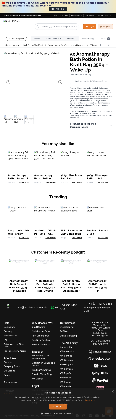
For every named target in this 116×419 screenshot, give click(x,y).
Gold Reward (89, 15)
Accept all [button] (58, 406)
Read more (90, 400)
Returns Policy (10, 336)
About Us (8, 362)
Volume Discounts (104, 15)
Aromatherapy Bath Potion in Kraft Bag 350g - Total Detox (19, 285)
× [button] (112, 391)
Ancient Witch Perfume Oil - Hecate (45, 234)
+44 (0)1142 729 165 (99, 303)
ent (64, 331)
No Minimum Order (61, 15)
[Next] (108, 45)
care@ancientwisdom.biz (31, 307)
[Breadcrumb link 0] (6, 45)
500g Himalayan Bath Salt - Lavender (97, 178)
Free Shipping (76, 15)
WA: (66, 307)
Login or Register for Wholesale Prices (91, 81)
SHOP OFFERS (58, 9)
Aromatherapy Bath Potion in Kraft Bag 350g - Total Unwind (45, 285)
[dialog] (58, 403)
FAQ (6, 340)
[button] (58, 413)
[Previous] (100, 45)
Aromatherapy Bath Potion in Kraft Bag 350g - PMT (97, 285)
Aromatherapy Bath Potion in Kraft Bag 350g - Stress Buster (71, 285)
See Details (24, 182)
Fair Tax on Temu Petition (15, 351)
